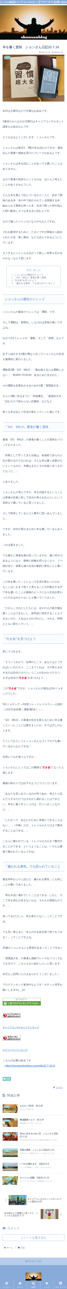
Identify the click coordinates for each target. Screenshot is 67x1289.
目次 (29, 270)
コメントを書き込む (33, 1237)
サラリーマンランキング (15, 1050)
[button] (60, 669)
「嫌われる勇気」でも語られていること (34, 283)
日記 (8, 1079)
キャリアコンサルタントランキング (21, 1027)
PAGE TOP (35, 1261)
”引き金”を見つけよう (25, 280)
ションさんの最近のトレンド (29, 274)
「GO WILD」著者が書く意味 (30, 277)
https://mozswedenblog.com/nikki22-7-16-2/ (30, 1065)
